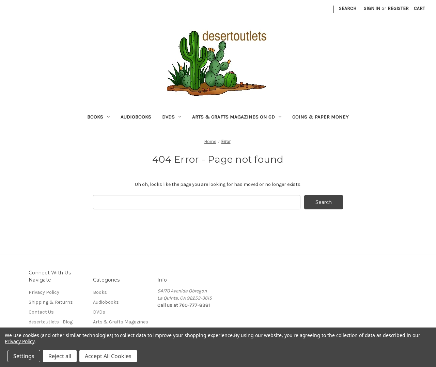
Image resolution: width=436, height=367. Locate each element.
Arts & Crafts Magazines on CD (233, 117)
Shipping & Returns (51, 302)
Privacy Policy (44, 292)
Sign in (372, 8)
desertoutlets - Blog (51, 322)
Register (398, 8)
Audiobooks (136, 117)
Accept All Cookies (108, 356)
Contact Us (41, 312)
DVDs (168, 117)
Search (347, 8)
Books (95, 117)
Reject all (59, 356)
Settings (23, 356)
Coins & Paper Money (320, 117)
